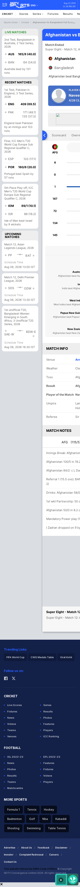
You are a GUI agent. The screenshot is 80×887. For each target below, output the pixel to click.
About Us (26, 847)
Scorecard (59, 135)
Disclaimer (61, 847)
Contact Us (10, 861)
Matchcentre (15, 788)
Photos (47, 717)
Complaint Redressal (31, 854)
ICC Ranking (51, 736)
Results (68, 13)
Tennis (32, 809)
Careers (54, 854)
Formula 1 (13, 809)
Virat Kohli (66, 657)
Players (48, 730)
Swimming (34, 828)
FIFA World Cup (15, 657)
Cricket (7, 13)
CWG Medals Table (42, 657)
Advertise (9, 847)
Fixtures (53, 13)
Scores (23, 13)
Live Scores (14, 705)
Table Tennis (57, 828)
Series (37, 13)
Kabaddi (61, 819)
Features (48, 723)
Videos (11, 723)
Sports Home (11, 22)
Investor (8, 854)
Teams (11, 730)
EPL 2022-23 (51, 756)
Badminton (14, 819)
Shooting (13, 828)
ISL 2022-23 (15, 756)
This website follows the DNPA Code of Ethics (30, 868)
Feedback (43, 847)
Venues (12, 736)
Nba (45, 819)
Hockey (49, 809)
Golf (32, 819)
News (10, 717)
